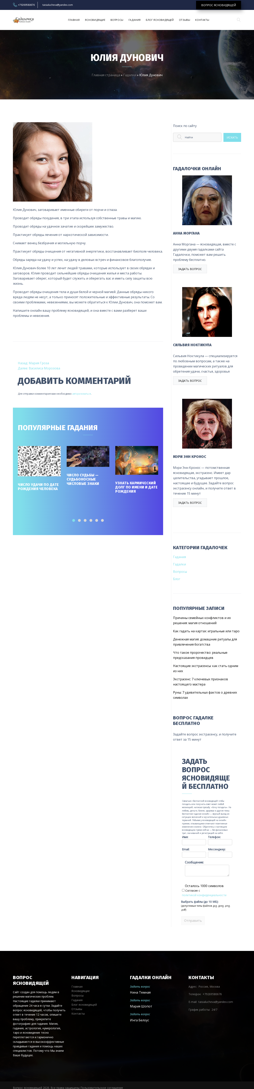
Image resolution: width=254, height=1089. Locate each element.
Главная (74, 19)
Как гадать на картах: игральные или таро (206, 631)
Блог (176, 579)
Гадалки (129, 75)
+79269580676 (26, 5)
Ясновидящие (95, 19)
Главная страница (106, 75)
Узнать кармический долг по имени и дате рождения (136, 487)
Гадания (135, 19)
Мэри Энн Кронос (189, 457)
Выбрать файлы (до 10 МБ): (199, 901)
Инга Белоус (139, 1020)
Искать (232, 137)
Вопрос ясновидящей (218, 5)
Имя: (185, 837)
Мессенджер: (217, 849)
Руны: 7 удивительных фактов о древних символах (205, 695)
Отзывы (184, 19)
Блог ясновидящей (160, 19)
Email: (186, 849)
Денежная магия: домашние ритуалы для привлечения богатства (205, 642)
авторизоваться (81, 393)
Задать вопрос (190, 269)
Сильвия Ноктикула (192, 345)
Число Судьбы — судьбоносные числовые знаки (83, 479)
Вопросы (117, 19)
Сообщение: (194, 862)
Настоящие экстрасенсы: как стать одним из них (205, 668)
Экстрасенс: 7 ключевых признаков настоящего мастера (200, 681)
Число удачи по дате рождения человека (38, 487)
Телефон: (214, 837)
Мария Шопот (141, 1006)
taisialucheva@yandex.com (57, 5)
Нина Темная (140, 992)
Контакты (202, 19)
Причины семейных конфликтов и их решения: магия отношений (202, 620)
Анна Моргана (186, 233)
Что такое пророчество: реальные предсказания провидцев (200, 655)
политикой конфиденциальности (204, 895)
